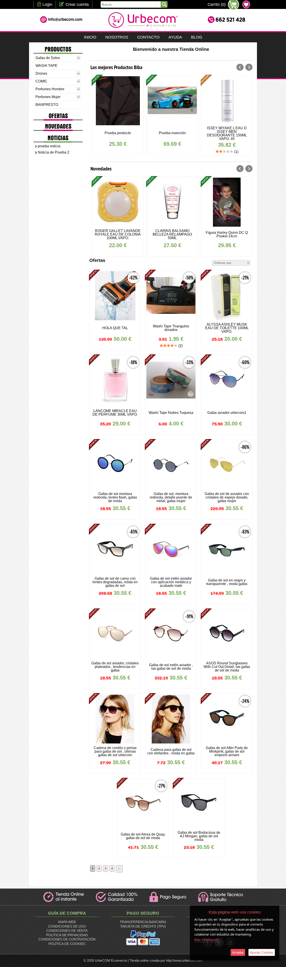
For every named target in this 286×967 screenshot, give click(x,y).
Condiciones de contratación (66, 939)
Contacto (148, 37)
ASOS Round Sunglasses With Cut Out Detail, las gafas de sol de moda (227, 666)
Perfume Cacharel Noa (227, 133)
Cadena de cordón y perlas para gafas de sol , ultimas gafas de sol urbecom (115, 751)
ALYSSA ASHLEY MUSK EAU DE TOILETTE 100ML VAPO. (227, 327)
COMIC (41, 81)
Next (248, 67)
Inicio (90, 37)
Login (47, 4)
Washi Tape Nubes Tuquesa (171, 413)
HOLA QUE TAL (115, 328)
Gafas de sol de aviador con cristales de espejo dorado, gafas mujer (227, 497)
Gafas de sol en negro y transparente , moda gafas (226, 582)
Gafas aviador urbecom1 (226, 413)
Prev (240, 67)
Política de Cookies (66, 944)
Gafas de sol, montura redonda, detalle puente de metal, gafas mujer (171, 497)
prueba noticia (49, 146)
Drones (41, 73)
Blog (196, 37)
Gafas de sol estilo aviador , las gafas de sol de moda (171, 666)
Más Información (206, 940)
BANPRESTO (47, 105)
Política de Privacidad (67, 935)
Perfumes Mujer (48, 97)
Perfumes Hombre (50, 89)
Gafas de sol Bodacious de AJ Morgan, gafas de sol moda (199, 836)
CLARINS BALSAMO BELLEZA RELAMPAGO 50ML (117, 234)
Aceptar (238, 952)
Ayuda (175, 37)
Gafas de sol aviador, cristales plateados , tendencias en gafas (115, 666)
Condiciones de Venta (67, 930)
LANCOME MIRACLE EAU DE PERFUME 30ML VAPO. (226, 234)
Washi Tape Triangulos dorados (171, 328)
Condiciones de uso (67, 926)
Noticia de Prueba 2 (53, 152)
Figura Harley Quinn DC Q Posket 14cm (172, 234)
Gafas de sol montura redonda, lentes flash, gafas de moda (115, 497)
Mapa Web (67, 922)
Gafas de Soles (48, 58)
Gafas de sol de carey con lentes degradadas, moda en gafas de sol (115, 582)
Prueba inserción (117, 133)
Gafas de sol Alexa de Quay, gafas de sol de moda (143, 836)
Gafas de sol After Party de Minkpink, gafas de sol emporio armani (227, 751)
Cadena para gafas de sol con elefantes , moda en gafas (171, 751)
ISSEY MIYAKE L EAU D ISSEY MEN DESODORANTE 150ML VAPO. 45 (172, 133)
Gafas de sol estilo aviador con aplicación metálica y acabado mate (171, 582)
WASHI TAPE (46, 66)
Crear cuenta (77, 4)
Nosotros (116, 37)
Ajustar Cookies (261, 952)
